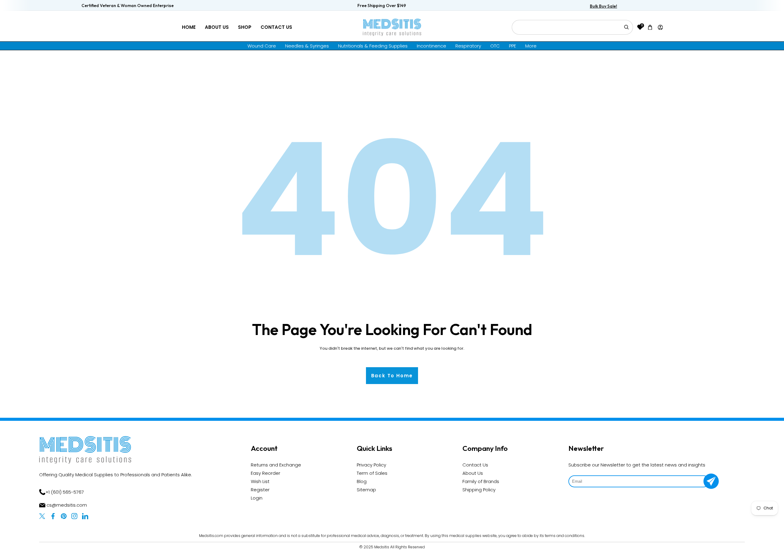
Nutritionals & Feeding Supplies (373, 46)
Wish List (260, 481)
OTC (495, 46)
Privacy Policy (371, 465)
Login (256, 498)
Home (189, 27)
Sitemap (366, 489)
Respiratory (468, 46)
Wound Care (261, 46)
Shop (244, 27)
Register (260, 489)
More (531, 46)
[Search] (626, 27)
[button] (650, 27)
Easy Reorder (265, 473)
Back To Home (392, 375)
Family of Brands (480, 481)
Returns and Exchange (276, 465)
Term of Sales (372, 473)
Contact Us (276, 27)
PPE (512, 46)
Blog (362, 481)
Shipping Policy (479, 489)
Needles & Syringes (307, 46)
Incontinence (431, 46)
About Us (217, 27)
